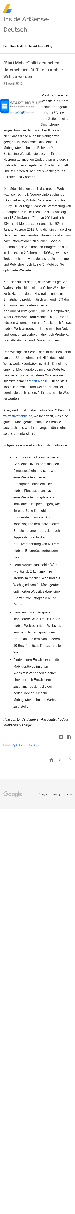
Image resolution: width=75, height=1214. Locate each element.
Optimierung (19, 745)
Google (43, 794)
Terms (68, 794)
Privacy (56, 794)
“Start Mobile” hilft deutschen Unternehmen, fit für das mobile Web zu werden (33, 69)
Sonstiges (34, 745)
